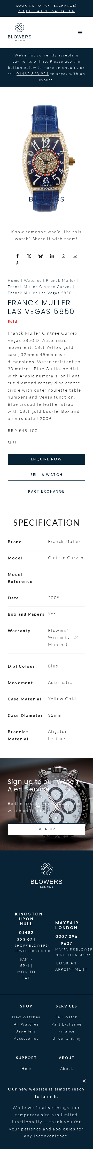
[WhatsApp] (63, 256)
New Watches (26, 1017)
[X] (29, 256)
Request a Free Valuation (46, 11)
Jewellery (26, 1031)
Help (26, 1068)
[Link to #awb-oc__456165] (80, 32)
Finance (66, 1031)
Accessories (26, 1038)
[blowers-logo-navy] (20, 25)
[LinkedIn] (52, 256)
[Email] (75, 256)
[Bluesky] (41, 256)
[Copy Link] (18, 263)
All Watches (26, 1024)
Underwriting (66, 1038)
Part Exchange (66, 1024)
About (66, 1068)
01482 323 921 (33, 73)
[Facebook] (18, 256)
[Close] (84, 1081)
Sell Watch (67, 1017)
